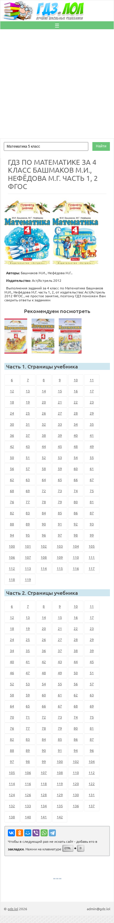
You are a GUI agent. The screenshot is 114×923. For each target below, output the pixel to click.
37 (28, 435)
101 (28, 546)
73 (60, 490)
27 (60, 413)
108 (44, 557)
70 (12, 717)
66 (76, 479)
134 (44, 805)
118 (12, 579)
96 (44, 535)
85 (60, 513)
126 (28, 794)
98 (76, 535)
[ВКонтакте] (11, 832)
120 (76, 783)
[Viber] (35, 832)
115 (60, 568)
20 (44, 402)
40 (76, 435)
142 (60, 816)
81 (92, 501)
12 (12, 391)
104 (76, 546)
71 (28, 717)
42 (12, 446)
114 (44, 568)
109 (60, 557)
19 (28, 402)
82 (12, 513)
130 (76, 794)
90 (44, 524)
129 (60, 794)
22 (76, 402)
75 (92, 490)
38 (44, 435)
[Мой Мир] (27, 832)
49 (92, 446)
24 (12, 413)
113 (28, 568)
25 (28, 413)
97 (60, 535)
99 (92, 535)
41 (92, 435)
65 (60, 479)
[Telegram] (52, 832)
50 (12, 457)
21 (60, 402)
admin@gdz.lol (98, 908)
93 (92, 524)
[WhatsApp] (44, 832)
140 (28, 816)
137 (92, 805)
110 (76, 557)
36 (12, 435)
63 (28, 479)
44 (44, 446)
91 (60, 524)
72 (44, 490)
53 (60, 457)
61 (92, 468)
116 (76, 568)
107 (28, 557)
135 (60, 805)
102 (44, 546)
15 (60, 391)
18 (12, 402)
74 (76, 490)
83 (28, 513)
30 (12, 424)
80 (76, 501)
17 (92, 391)
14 (44, 391)
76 (12, 501)
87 (92, 513)
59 (60, 468)
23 (92, 402)
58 (44, 468)
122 (92, 783)
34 (76, 424)
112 (12, 568)
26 (44, 413)
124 (12, 794)
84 (44, 513)
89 (28, 524)
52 (44, 457)
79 (60, 501)
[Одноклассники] (19, 832)
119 (28, 579)
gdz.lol (13, 908)
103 (60, 546)
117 (92, 568)
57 (28, 468)
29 (92, 413)
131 (92, 794)
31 (28, 424)
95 (28, 535)
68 (12, 490)
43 (28, 446)
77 (28, 501)
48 (76, 446)
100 (12, 546)
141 (44, 816)
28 (76, 413)
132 (12, 805)
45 (60, 446)
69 (28, 490)
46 (12, 672)
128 (44, 794)
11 (92, 379)
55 (92, 457)
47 (28, 672)
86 (76, 513)
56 (12, 468)
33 (60, 424)
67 (92, 479)
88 (12, 524)
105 (92, 546)
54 (76, 457)
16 (76, 391)
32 (44, 424)
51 (28, 457)
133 (28, 805)
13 (28, 391)
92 (76, 524)
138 (12, 816)
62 (12, 479)
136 (76, 805)
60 (76, 468)
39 (60, 435)
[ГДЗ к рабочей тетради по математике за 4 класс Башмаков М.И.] (17, 336)
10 (76, 379)
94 (12, 535)
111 (92, 557)
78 (44, 501)
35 (92, 424)
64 (44, 479)
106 (12, 557)
